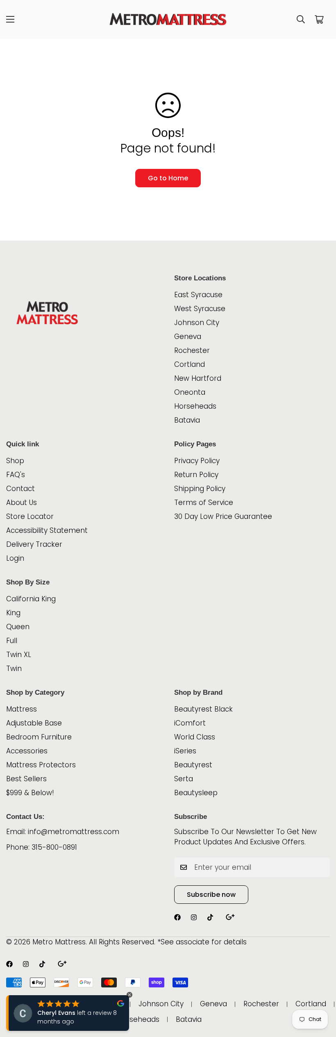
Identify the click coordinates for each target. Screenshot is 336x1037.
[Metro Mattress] (168, 19)
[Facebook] (177, 917)
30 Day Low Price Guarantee (223, 516)
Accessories (27, 751)
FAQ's (15, 475)
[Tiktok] (210, 917)
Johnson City (196, 322)
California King (31, 599)
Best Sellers (26, 779)
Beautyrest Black (203, 709)
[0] (319, 19)
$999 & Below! (30, 793)
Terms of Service (203, 502)
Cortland (189, 364)
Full (11, 641)
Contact (20, 488)
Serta (183, 779)
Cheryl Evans (56, 1013)
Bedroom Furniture (39, 737)
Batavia (187, 420)
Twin (14, 668)
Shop (15, 461)
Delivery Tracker (34, 544)
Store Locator (30, 516)
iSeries (185, 751)
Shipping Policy (199, 488)
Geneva (187, 336)
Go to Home (168, 178)
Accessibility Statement (47, 530)
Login (15, 558)
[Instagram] (194, 917)
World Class (194, 737)
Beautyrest (193, 765)
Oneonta (189, 392)
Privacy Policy (197, 461)
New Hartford (197, 378)
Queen (18, 627)
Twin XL (18, 654)
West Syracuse (199, 309)
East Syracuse (198, 295)
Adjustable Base (34, 723)
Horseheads (195, 406)
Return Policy (196, 475)
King (13, 613)
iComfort (190, 723)
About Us (21, 502)
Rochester (192, 350)
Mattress (21, 709)
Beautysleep (196, 793)
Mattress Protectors (41, 765)
